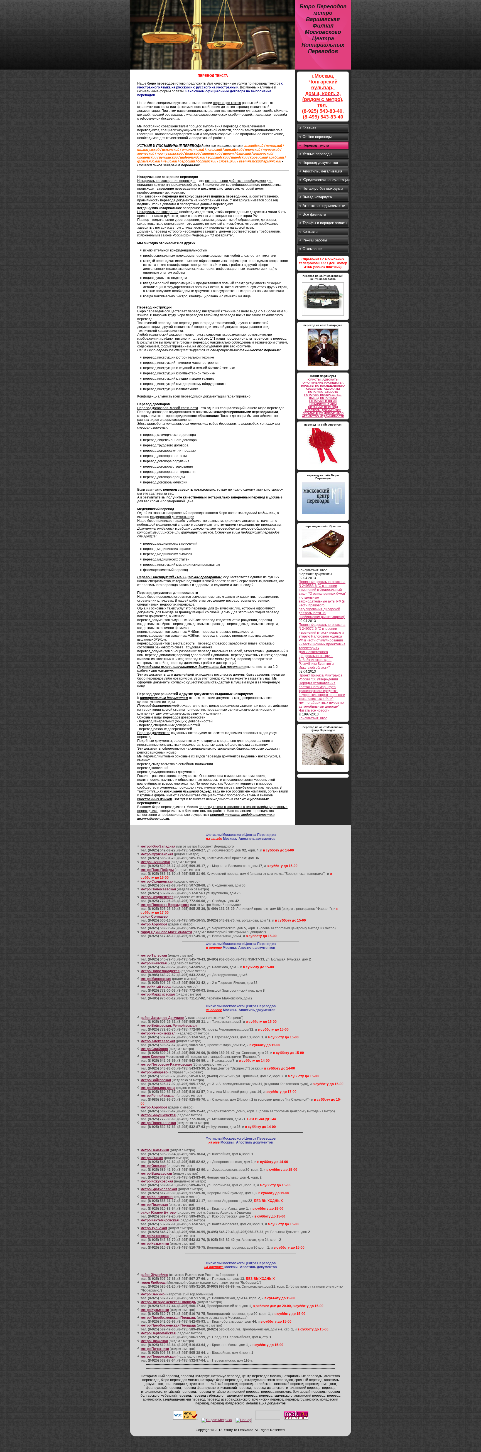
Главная (309, 128)
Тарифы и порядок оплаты (325, 223)
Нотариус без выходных (323, 188)
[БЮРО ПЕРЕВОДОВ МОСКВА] (323, 515)
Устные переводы (317, 154)
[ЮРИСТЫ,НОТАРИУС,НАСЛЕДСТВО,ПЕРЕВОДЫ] (323, 559)
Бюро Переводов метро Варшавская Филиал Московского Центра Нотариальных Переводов (323, 28)
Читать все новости (314, 710)
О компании (312, 249)
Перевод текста (316, 145)
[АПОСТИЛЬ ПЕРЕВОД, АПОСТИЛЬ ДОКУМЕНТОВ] (323, 467)
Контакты (310, 231)
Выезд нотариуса (317, 197)
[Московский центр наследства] (323, 316)
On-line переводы (317, 137)
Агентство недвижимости (324, 206)
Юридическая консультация (326, 180)
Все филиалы (314, 214)
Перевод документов (320, 162)
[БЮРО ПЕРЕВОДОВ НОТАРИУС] (323, 766)
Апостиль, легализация (322, 171)
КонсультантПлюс (313, 718)
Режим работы (315, 240)
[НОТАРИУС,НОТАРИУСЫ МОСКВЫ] (323, 367)
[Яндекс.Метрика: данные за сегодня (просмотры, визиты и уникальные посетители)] (217, 1420)
